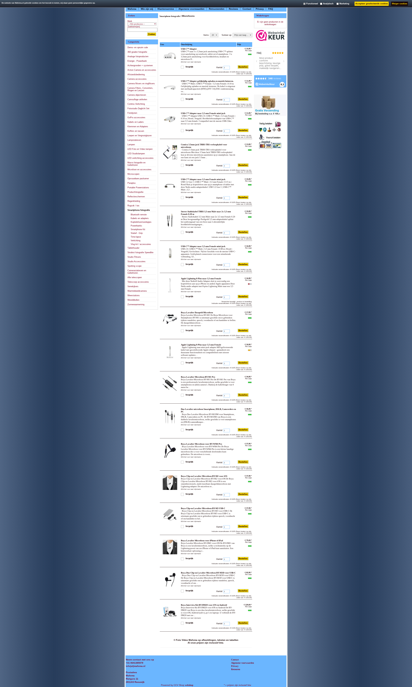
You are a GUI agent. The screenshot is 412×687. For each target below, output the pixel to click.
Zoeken (151, 34)
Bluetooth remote (139, 214)
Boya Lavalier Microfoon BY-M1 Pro (198, 377)
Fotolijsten (132, 113)
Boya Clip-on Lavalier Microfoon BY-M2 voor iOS (204, 476)
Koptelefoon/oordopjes (141, 222)
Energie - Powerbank (137, 61)
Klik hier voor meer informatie (191, 62)
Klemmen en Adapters (137, 126)
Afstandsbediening (136, 74)
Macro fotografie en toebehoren (136, 163)
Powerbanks (136, 225)
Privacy (260, 9)
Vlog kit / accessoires (141, 244)
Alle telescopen (134, 277)
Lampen (131, 144)
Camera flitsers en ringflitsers (141, 83)
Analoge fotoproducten (137, 56)
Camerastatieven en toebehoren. (136, 271)
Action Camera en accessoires (141, 70)
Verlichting (135, 240)
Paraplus (131, 183)
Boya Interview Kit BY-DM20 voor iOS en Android (204, 605)
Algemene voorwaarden (191, 9)
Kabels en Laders (135, 122)
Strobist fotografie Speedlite (140, 252)
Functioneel (312, 3)
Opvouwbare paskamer (138, 178)
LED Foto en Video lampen (140, 149)
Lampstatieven (134, 140)
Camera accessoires (137, 79)
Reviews (233, 9)
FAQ (270, 9)
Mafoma (132, 9)
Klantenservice (166, 9)
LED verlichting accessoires (140, 158)
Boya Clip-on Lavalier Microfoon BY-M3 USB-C (203, 508)
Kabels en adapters (140, 218)
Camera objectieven (136, 95)
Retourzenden (216, 9)
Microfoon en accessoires (139, 169)
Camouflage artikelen (137, 99)
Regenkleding (133, 201)
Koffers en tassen (135, 131)
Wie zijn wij (147, 9)
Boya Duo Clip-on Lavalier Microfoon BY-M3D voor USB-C (208, 573)
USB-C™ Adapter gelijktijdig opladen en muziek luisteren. (207, 81)
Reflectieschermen (136, 196)
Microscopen (133, 174)
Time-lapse (136, 237)
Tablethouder (133, 248)
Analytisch (328, 3)
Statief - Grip (137, 233)
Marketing (344, 3)
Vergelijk (189, 67)
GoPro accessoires (136, 117)
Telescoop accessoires (138, 282)
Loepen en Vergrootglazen (139, 135)
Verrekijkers (132, 286)
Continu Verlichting (136, 104)
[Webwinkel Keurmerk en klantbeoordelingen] (270, 35)
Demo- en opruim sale (137, 47)
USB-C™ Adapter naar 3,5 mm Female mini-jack (203, 113)
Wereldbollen (133, 300)
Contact (247, 9)
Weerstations (133, 295)
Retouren (235, 669)
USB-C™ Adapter (189, 49)
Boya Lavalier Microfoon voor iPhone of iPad (202, 540)
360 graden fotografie (137, 52)
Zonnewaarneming (135, 304)
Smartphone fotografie (138, 210)
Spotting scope (134, 266)
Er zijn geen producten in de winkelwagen (270, 23)
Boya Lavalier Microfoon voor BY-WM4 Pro (201, 444)
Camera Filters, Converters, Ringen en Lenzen (140, 89)
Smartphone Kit (138, 229)
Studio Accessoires (136, 261)
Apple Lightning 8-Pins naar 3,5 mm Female (201, 278)
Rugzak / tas (133, 205)
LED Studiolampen (136, 153)
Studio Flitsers (134, 257)
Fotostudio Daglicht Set (138, 108)
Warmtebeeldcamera (137, 291)
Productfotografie (135, 192)
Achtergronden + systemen (140, 65)
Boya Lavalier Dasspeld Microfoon (197, 312)
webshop (189, 685)
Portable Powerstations (138, 187)
